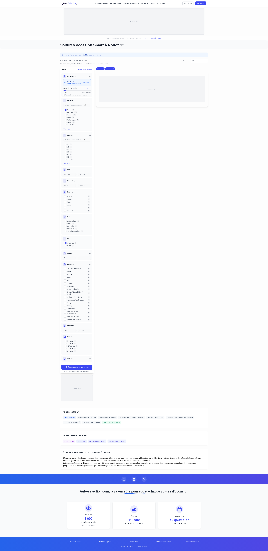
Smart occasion (69, 417)
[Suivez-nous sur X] (144, 479)
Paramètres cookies (193, 541)
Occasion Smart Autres (155, 417)
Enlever (86, 82)
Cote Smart (81, 441)
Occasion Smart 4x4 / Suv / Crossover (180, 417)
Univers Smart (69, 441)
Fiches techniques (148, 3)
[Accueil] (108, 38)
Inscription (200, 3)
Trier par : (186, 61)
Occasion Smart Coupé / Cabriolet (131, 417)
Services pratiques (130, 3)
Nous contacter (75, 541)
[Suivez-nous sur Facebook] (134, 479)
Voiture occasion (101, 3)
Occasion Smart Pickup (92, 422)
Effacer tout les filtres (84, 70)
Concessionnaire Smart (117, 441)
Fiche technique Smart (97, 441)
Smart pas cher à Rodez (111, 422)
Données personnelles (163, 541)
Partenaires (134, 541)
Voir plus (67, 129)
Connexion (188, 3)
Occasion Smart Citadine (87, 417)
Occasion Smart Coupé (72, 422)
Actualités (161, 3)
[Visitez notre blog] (123, 479)
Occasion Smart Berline (107, 417)
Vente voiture (115, 3)
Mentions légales (105, 541)
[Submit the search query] (85, 105)
